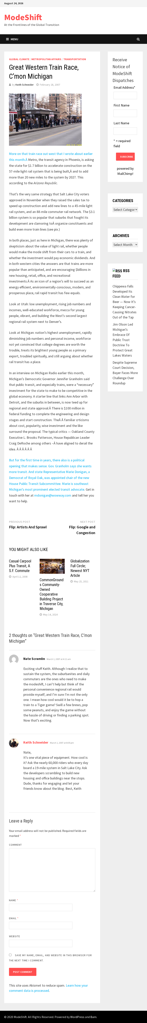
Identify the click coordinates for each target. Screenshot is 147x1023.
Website (14, 936)
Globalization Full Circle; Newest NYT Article (79, 568)
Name (13, 900)
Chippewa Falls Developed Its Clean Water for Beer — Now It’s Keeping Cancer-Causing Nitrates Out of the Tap (124, 301)
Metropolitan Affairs (46, 59)
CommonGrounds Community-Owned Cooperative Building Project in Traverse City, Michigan (52, 594)
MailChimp (124, 173)
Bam (93, 1017)
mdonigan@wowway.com (52, 495)
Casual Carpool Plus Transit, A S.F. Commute (20, 566)
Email (14, 918)
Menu (14, 39)
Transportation (74, 59)
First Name (121, 105)
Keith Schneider (25, 84)
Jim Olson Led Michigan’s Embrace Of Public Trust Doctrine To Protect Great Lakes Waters (123, 340)
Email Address (124, 87)
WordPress (77, 1017)
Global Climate (19, 59)
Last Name (121, 123)
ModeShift (23, 17)
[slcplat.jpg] (45, 119)
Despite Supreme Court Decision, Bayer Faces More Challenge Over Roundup (125, 372)
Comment (15, 844)
